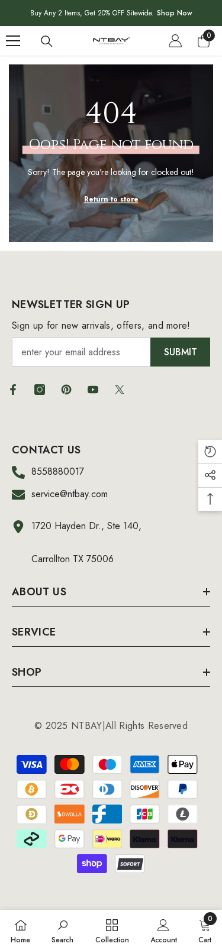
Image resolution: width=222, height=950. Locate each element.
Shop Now (174, 13)
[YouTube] (93, 389)
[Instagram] (40, 389)
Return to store (111, 199)
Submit (180, 352)
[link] (62, 930)
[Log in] (175, 40)
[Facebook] (13, 389)
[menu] (13, 41)
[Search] (47, 41)
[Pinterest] (66, 389)
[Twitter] (119, 389)
